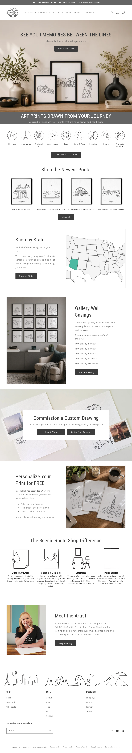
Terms (89, 711)
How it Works (51, 432)
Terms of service (82, 747)
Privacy (89, 707)
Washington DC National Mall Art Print (51, 209)
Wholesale (11, 707)
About (49, 698)
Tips (48, 707)
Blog (48, 702)
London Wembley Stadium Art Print (81, 209)
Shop (8, 698)
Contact (49, 716)
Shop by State (26, 276)
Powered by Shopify (39, 747)
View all (66, 217)
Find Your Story (66, 48)
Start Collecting (86, 372)
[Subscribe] (50, 731)
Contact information (112, 747)
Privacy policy (68, 747)
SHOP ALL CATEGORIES (66, 154)
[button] (30, 12)
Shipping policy (97, 747)
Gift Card (10, 702)
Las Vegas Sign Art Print (21, 209)
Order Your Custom (80, 432)
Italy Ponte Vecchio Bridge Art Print (111, 209)
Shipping (90, 698)
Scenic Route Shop (25, 747)
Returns (90, 702)
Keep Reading (65, 643)
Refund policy (55, 747)
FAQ (48, 711)
